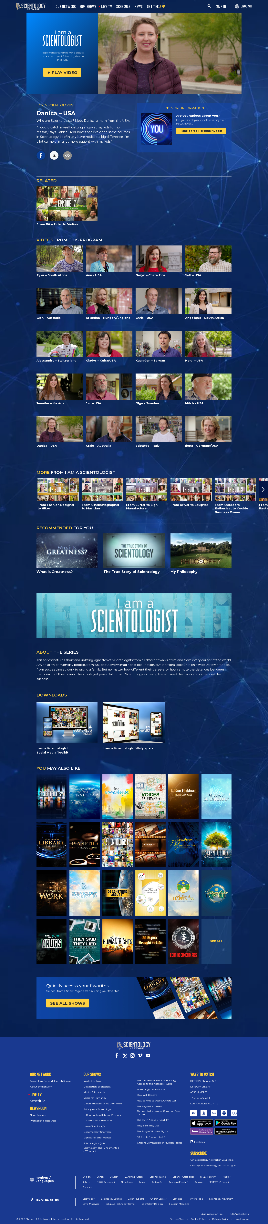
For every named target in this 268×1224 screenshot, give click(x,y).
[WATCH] (216, 796)
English (87, 1176)
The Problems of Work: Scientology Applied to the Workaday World (156, 1082)
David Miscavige (91, 1204)
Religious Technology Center (120, 1204)
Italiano (86, 1182)
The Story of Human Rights (152, 1131)
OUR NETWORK (66, 6)
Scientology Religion (152, 1204)
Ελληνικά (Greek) (134, 1176)
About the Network (41, 1086)
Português (157, 1182)
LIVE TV (106, 6)
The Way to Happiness (149, 1106)
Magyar (226, 1176)
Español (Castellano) (183, 1176)
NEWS (139, 6)
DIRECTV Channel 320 (203, 1080)
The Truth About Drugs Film (153, 1119)
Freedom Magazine (179, 1204)
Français (87, 1187)
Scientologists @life (94, 1143)
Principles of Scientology (97, 1109)
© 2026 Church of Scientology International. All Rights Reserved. (52, 1219)
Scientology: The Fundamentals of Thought (101, 1149)
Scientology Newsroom (221, 1198)
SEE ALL (216, 941)
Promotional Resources (43, 1120)
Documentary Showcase (97, 1131)
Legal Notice (242, 1219)
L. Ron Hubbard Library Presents (102, 1114)
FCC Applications (239, 1213)
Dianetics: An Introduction (98, 1120)
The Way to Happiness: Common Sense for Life (159, 1113)
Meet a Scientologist (95, 1092)
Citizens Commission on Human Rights (159, 1142)
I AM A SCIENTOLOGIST (56, 105)
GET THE (156, 6)
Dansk (100, 1176)
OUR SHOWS (88, 6)
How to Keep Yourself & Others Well (156, 1100)
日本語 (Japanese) (106, 1182)
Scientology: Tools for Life (151, 1089)
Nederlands (127, 1182)
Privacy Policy (220, 1219)
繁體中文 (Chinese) (219, 1182)
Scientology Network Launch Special (50, 1080)
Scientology (89, 1198)
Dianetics (177, 1198)
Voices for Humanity (95, 1097)
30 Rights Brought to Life (151, 1136)
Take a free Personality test (201, 131)
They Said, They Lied (148, 1125)
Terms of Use (177, 1219)
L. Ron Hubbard (136, 1198)
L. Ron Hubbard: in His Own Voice (103, 1103)
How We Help (196, 1198)
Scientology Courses (111, 1198)
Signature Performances (97, 1137)
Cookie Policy (198, 1219)
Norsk (142, 1182)
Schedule (37, 1101)
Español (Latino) (158, 1176)
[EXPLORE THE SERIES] (51, 796)
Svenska (198, 1182)
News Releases (38, 1114)
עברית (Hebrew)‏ (208, 1176)
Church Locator (158, 1198)
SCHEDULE (123, 6)
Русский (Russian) (178, 1182)
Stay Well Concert (147, 1094)
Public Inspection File (210, 1213)
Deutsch (114, 1176)
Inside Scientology (94, 1080)
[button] (4, 489)
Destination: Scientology (97, 1086)
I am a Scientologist (95, 1126)
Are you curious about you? (198, 115)
